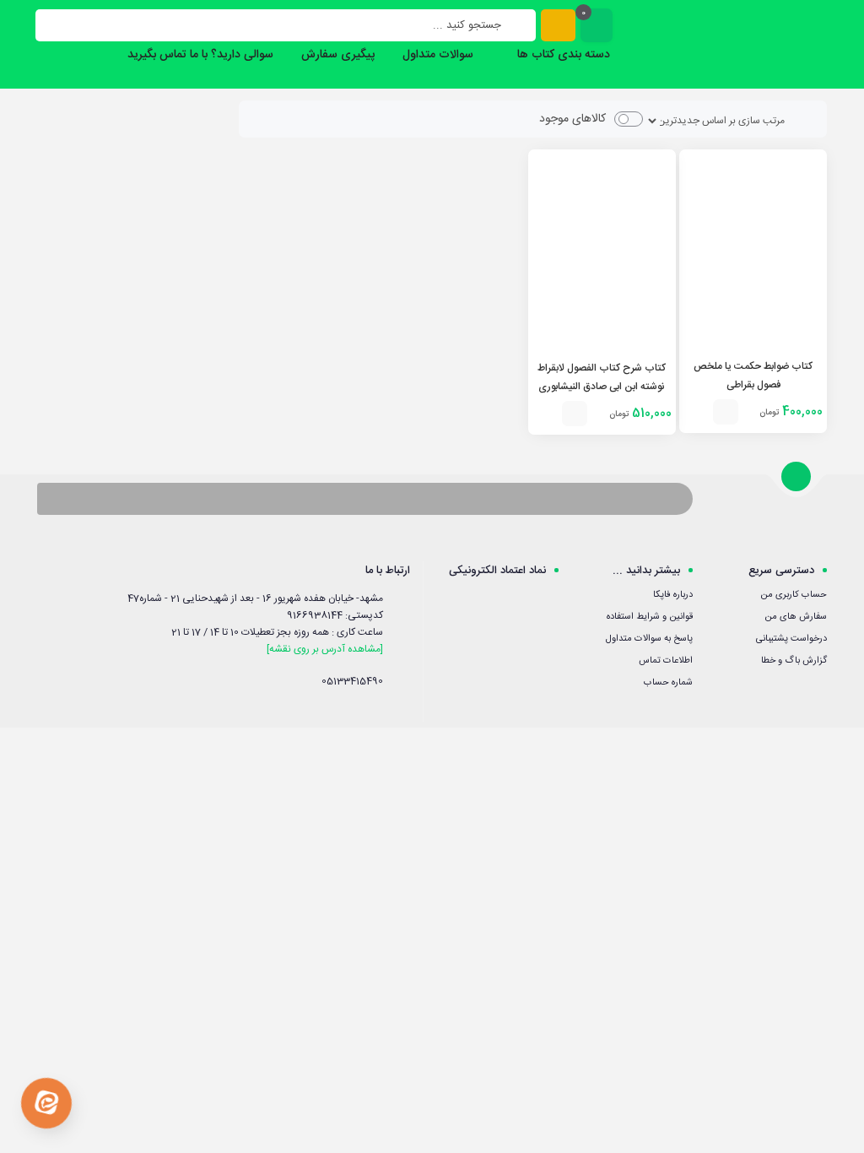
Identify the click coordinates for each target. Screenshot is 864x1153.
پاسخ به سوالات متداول (649, 639)
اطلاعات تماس (666, 661)
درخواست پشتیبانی (791, 639)
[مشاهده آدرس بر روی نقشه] (325, 649)
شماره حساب (668, 682)
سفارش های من (795, 617)
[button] (725, 412)
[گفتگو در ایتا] (46, 1103)
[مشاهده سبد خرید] (596, 25)
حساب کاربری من (793, 595)
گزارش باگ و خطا (794, 661)
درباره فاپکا (673, 595)
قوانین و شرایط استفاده (650, 617)
